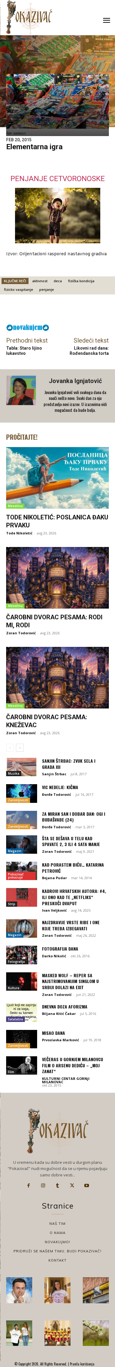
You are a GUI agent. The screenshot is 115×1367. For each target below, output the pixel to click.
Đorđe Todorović (56, 794)
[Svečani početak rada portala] (57, 1333)
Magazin (14, 851)
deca (58, 281)
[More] (76, 311)
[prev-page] (10, 748)
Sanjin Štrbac (54, 774)
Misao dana (53, 1033)
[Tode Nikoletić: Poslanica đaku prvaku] (57, 478)
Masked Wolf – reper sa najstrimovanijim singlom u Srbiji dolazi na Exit (70, 981)
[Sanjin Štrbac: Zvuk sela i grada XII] (21, 767)
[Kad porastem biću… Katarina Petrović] (21, 871)
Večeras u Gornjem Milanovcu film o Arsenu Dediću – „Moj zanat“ (72, 1065)
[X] (72, 1185)
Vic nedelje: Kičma (60, 787)
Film (11, 1072)
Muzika (13, 773)
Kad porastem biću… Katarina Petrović (73, 867)
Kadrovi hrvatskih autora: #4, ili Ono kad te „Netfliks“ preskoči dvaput (74, 897)
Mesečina (15, 506)
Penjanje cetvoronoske (57, 178)
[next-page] (20, 748)
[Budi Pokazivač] (19, 1333)
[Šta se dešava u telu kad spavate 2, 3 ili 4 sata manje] (21, 844)
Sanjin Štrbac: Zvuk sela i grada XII (68, 764)
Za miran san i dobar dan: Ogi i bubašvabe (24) (73, 817)
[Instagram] (43, 1185)
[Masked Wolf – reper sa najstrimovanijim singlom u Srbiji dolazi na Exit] (21, 981)
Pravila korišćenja (81, 1363)
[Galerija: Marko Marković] (96, 1333)
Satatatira (15, 1019)
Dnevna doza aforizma (64, 1006)
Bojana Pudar (54, 877)
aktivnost (40, 281)
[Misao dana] (21, 1039)
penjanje (46, 289)
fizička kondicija (81, 281)
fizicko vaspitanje (18, 289)
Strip (11, 904)
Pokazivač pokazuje (16, 875)
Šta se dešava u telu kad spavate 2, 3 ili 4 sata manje (71, 841)
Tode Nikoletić (19, 533)
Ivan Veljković (54, 910)
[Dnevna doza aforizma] (21, 1013)
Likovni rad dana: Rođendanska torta (89, 351)
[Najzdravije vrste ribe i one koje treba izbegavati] (21, 928)
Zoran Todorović (21, 633)
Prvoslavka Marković (60, 1040)
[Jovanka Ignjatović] (21, 396)
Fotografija (16, 961)
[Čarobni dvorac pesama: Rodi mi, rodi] (57, 578)
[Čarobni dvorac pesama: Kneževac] (57, 677)
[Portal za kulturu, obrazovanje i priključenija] (29, 17)
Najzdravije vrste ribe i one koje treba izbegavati (71, 925)
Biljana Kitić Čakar (59, 1013)
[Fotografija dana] (21, 955)
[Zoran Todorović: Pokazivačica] (96, 1290)
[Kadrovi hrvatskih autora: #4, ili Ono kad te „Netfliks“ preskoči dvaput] (21, 897)
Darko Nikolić (54, 956)
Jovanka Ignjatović (75, 381)
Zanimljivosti (18, 800)
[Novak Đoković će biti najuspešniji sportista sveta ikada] (19, 1290)
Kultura (13, 988)
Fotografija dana (60, 948)
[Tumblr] (57, 1185)
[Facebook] (28, 1185)
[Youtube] (87, 1185)
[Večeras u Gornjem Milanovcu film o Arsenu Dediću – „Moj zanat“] (21, 1065)
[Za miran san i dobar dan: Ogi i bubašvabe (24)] (21, 820)
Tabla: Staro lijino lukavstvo (24, 351)
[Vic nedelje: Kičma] (21, 793)
